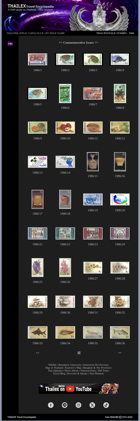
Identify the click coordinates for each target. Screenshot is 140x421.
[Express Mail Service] (37, 64)
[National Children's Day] (65, 102)
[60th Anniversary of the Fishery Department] (37, 337)
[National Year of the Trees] (37, 167)
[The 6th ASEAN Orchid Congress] (37, 276)
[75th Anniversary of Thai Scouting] (37, 239)
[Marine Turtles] (65, 64)
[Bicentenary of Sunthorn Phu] (120, 102)
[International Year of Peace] (93, 204)
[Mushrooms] (37, 307)
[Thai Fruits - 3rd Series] (37, 133)
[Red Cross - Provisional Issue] (93, 99)
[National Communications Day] (65, 167)
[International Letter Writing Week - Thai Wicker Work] (92, 170)
